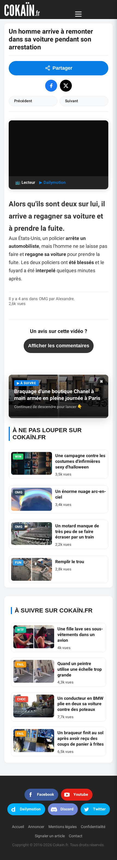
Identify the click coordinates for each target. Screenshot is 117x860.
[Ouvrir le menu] (78, 14)
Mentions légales (62, 826)
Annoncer (36, 826)
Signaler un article (50, 836)
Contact (75, 836)
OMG (43, 298)
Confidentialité (93, 826)
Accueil (18, 826)
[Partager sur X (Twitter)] (66, 86)
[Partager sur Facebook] (51, 86)
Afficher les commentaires (58, 345)
